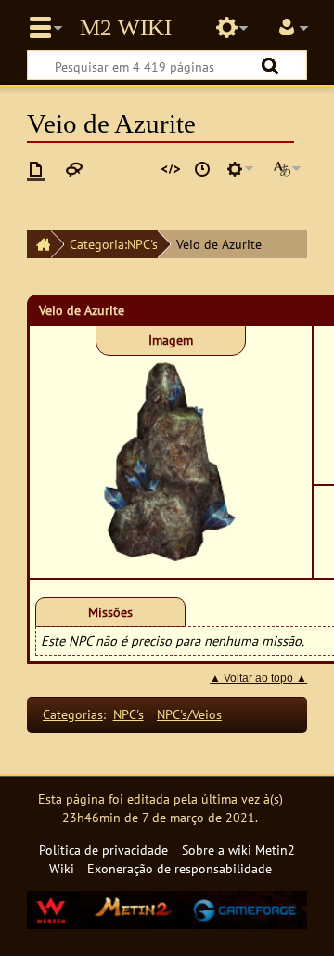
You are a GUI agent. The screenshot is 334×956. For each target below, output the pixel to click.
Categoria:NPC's (114, 244)
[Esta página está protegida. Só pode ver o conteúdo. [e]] (170, 169)
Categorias (73, 714)
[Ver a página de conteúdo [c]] (36, 169)
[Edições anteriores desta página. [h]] (202, 169)
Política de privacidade (103, 849)
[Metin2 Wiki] (39, 244)
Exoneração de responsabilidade (179, 868)
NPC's (128, 714)
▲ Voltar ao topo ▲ (258, 678)
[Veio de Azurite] (170, 460)
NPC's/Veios (189, 714)
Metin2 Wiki (126, 28)
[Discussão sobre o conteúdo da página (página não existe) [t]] (74, 169)
